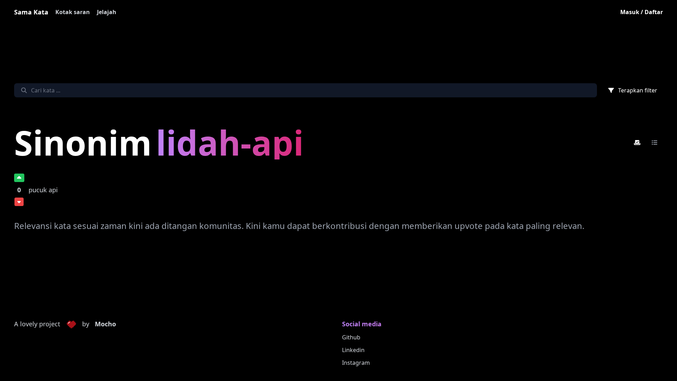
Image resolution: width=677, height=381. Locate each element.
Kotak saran (72, 12)
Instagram (356, 363)
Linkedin (353, 350)
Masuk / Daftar (641, 12)
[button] (71, 324)
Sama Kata (31, 12)
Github (351, 337)
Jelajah (106, 12)
